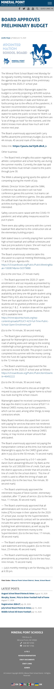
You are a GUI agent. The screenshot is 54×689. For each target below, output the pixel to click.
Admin (27, 668)
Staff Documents (27, 660)
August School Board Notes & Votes (17, 593)
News (37, 580)
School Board (45, 580)
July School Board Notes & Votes (16, 608)
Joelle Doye (5, 38)
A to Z (27, 652)
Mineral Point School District (22, 580)
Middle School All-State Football (16, 612)
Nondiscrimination (27, 656)
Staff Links (27, 664)
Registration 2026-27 (10, 604)
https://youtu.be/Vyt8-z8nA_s (30, 146)
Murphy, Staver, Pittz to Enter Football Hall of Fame (25, 597)
